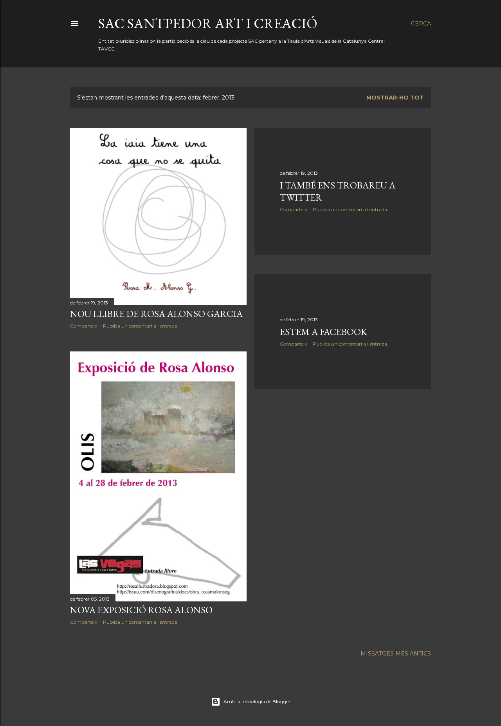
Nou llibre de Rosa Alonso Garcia (156, 314)
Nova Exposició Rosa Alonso (141, 610)
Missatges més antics (395, 653)
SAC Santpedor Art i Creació (207, 23)
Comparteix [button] (83, 326)
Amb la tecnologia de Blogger (256, 701)
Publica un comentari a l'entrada (140, 326)
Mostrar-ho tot (395, 97)
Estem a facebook (323, 332)
